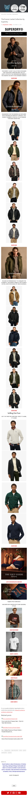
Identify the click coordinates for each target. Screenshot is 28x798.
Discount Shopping (6, 14)
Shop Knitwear (14, 630)
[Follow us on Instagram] (16, 793)
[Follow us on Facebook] (11, 793)
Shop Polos (14, 678)
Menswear (15, 14)
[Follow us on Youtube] (19, 793)
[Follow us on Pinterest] (14, 793)
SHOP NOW (14, 78)
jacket (20, 750)
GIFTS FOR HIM (10, 582)
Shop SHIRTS (14, 701)
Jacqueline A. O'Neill (7, 24)
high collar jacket (15, 750)
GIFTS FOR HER (18, 582)
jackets (24, 750)
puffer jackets (4, 752)
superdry (9, 752)
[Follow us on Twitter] (8, 793)
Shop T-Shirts (14, 654)
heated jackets (7, 750)
